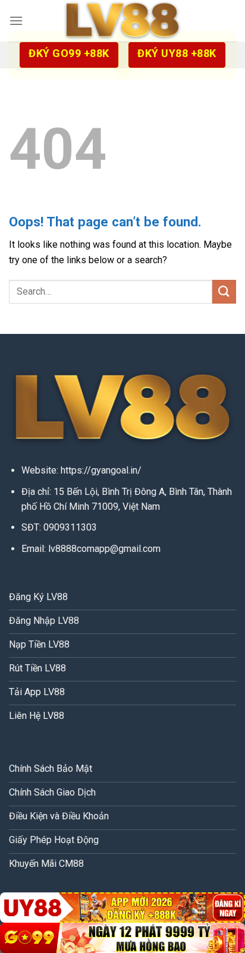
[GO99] (122, 938)
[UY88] (122, 907)
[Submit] (224, 291)
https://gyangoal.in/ (101, 470)
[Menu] (16, 20)
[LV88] (122, 21)
